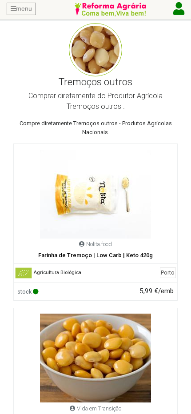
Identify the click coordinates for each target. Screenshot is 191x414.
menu (24, 8)
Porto (168, 272)
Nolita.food (99, 244)
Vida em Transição (99, 408)
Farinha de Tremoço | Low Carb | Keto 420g (95, 255)
